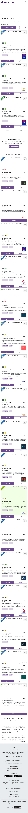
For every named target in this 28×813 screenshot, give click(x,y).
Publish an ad (14, 750)
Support (19, 801)
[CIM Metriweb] (17, 807)
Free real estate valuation (14, 756)
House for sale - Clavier (9, 718)
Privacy (4, 801)
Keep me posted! (14, 146)
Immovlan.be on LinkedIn (13, 770)
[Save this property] (25, 32)
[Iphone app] (18, 776)
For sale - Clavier (19, 718)
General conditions (11, 801)
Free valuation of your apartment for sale (13, 761)
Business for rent (9, 788)
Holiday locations (14, 796)
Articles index (14, 794)
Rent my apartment (11, 753)
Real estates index (14, 780)
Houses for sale (4, 782)
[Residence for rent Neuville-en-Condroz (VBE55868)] (14, 690)
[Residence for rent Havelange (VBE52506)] (14, 230)
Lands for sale (22, 782)
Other (18, 753)
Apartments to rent (17, 786)
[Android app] (8, 776)
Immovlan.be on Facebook (14, 768)
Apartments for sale (14, 782)
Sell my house (5, 752)
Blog (14, 747)
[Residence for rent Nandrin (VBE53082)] (14, 295)
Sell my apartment (20, 752)
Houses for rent (9, 786)
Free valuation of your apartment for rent (13, 763)
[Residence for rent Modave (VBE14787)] (14, 197)
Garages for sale (18, 783)
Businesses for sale (9, 783)
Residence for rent (6, 46)
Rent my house (12, 752)
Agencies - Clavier (14, 720)
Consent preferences (16, 803)
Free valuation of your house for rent (13, 760)
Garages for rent (17, 788)
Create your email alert (13, 791)
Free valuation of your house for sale (13, 759)
